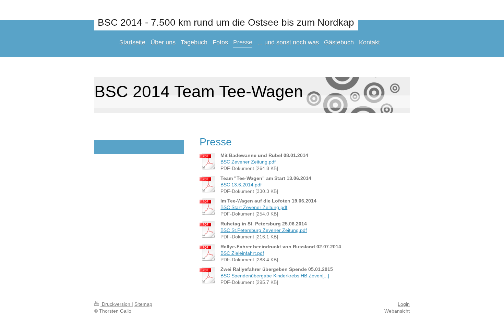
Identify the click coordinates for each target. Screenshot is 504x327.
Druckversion (116, 304)
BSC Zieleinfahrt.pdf (242, 253)
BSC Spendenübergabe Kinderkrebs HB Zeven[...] (274, 275)
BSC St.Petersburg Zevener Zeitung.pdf (263, 230)
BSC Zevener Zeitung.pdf (248, 162)
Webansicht (397, 311)
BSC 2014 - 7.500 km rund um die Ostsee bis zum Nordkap (226, 22)
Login (404, 304)
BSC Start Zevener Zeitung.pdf (253, 207)
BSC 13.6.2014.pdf (241, 184)
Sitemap (143, 304)
